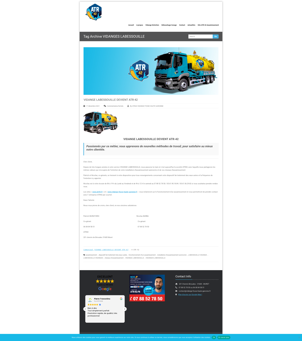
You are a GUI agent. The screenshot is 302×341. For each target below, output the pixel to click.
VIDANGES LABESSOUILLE (155, 258)
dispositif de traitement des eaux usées (113, 255)
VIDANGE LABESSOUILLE (134, 258)
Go (215, 36)
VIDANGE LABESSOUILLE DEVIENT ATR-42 (111, 99)
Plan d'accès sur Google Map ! (190, 295)
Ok (214, 337)
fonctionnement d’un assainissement (142, 255)
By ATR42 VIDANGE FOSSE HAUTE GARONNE (146, 106)
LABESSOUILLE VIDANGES (93, 258)
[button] (124, 309)
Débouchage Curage (169, 25)
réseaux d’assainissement (114, 258)
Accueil (131, 25)
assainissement (91, 255)
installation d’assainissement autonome (172, 255)
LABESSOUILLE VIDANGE (197, 255)
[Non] (299, 337)
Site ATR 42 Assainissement (208, 25)
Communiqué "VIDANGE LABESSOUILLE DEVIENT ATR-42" (106, 250)
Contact (182, 25)
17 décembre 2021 (93, 106)
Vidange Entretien (152, 25)
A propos (139, 25)
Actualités (191, 25)
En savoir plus (223, 337)
